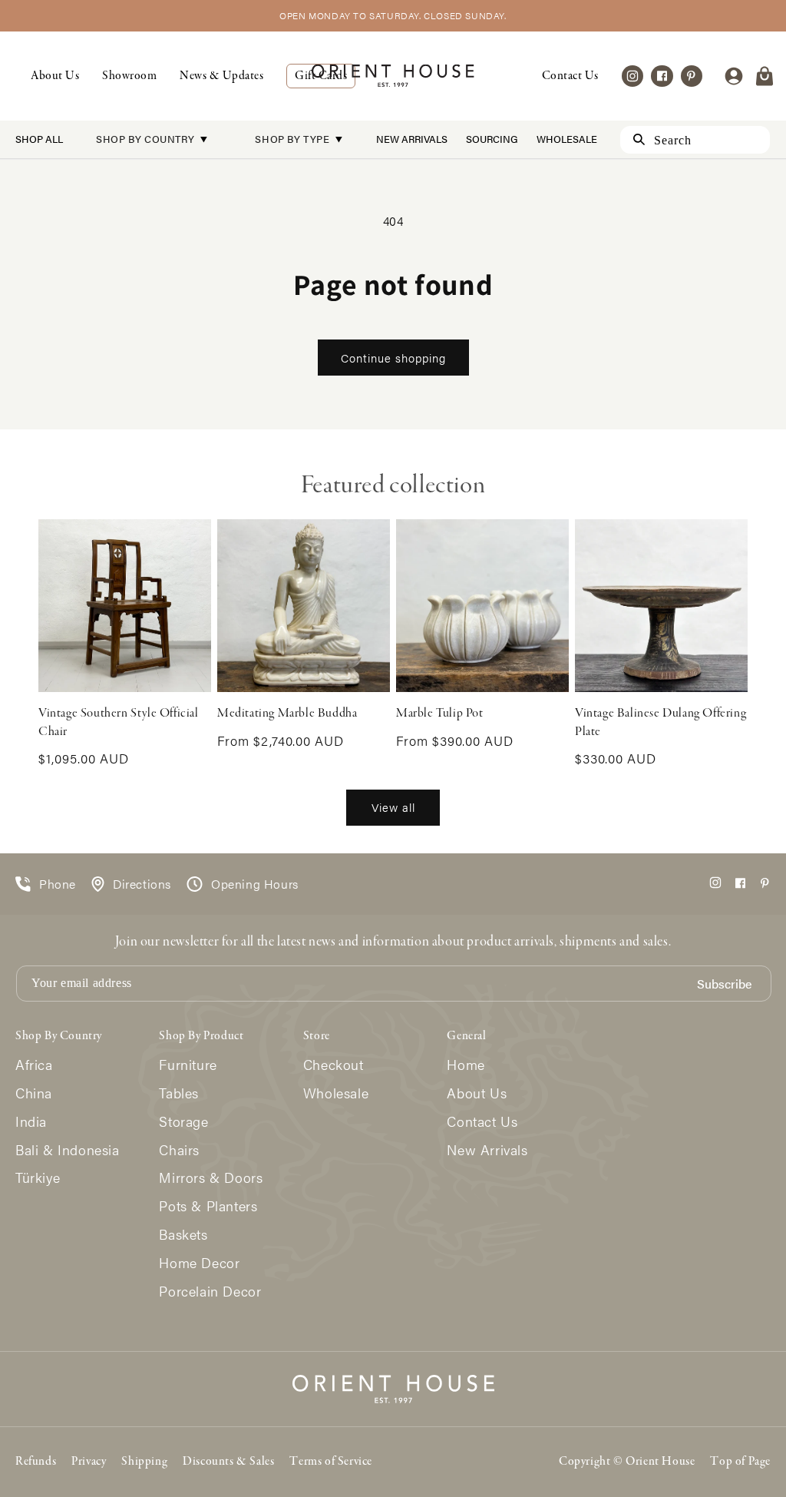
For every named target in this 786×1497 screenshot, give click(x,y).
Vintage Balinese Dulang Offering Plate (660, 722)
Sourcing (492, 138)
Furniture (187, 1065)
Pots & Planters (208, 1206)
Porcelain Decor (210, 1291)
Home (465, 1065)
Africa (34, 1065)
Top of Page (740, 1462)
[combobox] (695, 140)
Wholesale (567, 138)
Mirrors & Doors (211, 1178)
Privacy (88, 1462)
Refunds (35, 1462)
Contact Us (570, 76)
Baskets (183, 1235)
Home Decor (199, 1263)
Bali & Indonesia (67, 1150)
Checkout (333, 1065)
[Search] (632, 139)
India (31, 1122)
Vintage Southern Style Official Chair (118, 722)
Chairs (179, 1150)
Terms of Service (330, 1462)
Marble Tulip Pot (440, 713)
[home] (393, 75)
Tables (179, 1093)
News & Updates (221, 76)
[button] (764, 76)
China (33, 1093)
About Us (55, 76)
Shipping (144, 1462)
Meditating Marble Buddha (287, 713)
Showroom (129, 76)
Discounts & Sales (228, 1462)
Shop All (39, 138)
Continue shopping (393, 357)
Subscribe (724, 984)
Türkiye (37, 1178)
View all (393, 807)
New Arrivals (411, 138)
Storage (183, 1122)
